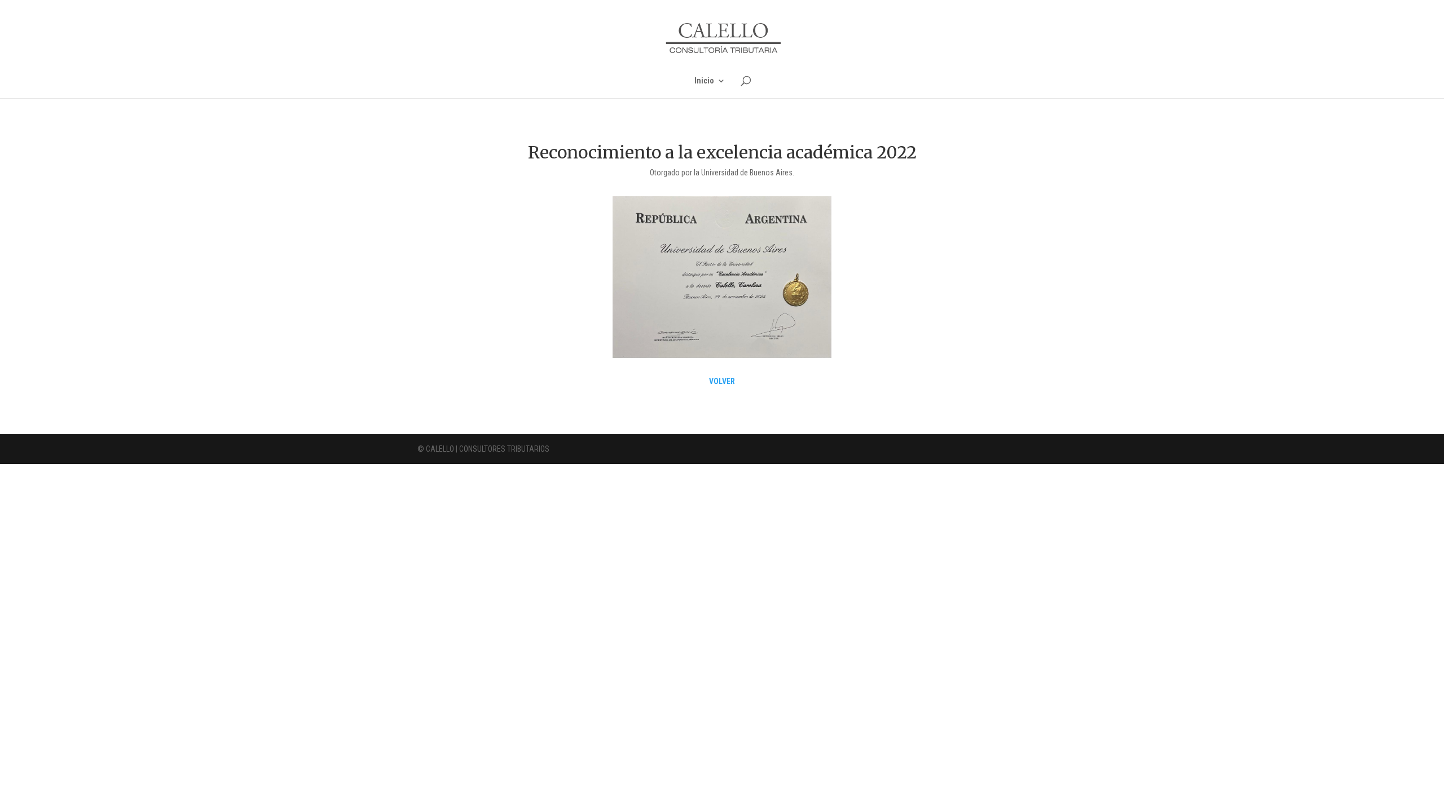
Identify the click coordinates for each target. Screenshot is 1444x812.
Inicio (704, 81)
